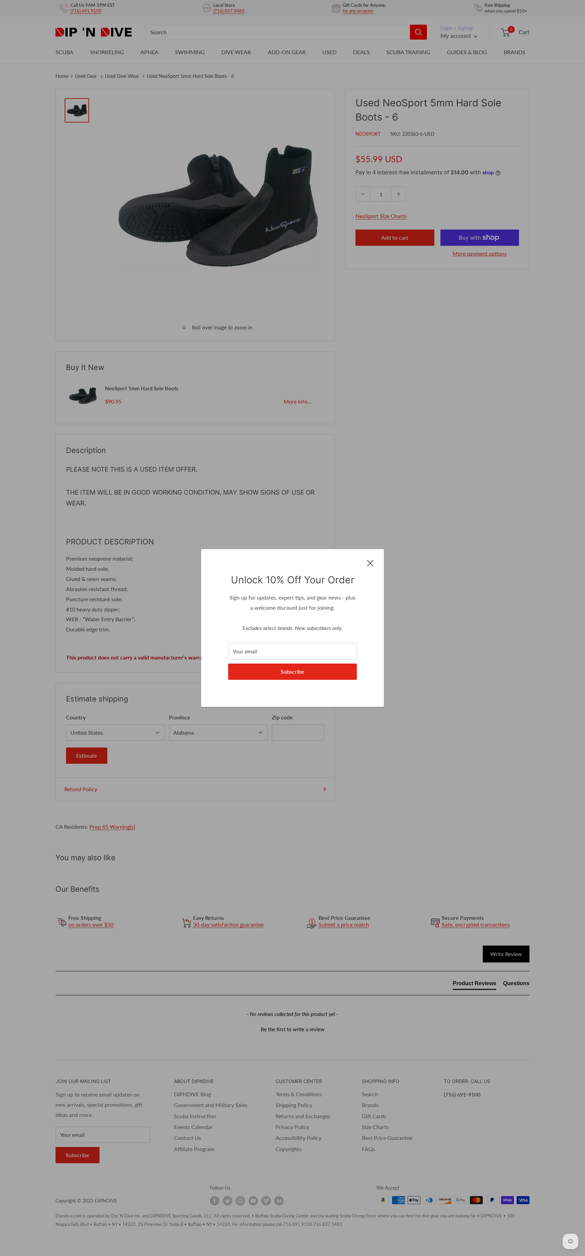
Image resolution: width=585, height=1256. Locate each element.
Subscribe (292, 671)
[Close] (370, 562)
